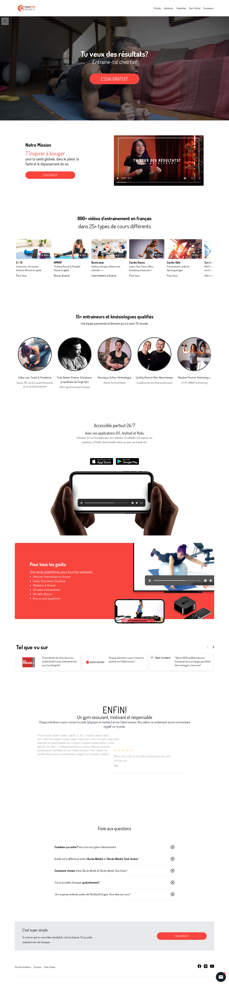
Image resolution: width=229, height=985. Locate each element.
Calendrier (181, 8)
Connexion (208, 8)
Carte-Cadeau (49, 967)
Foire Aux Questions (23, 967)
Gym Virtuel (194, 8)
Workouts (168, 8)
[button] (221, 977)
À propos (37, 967)
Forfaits (157, 8)
